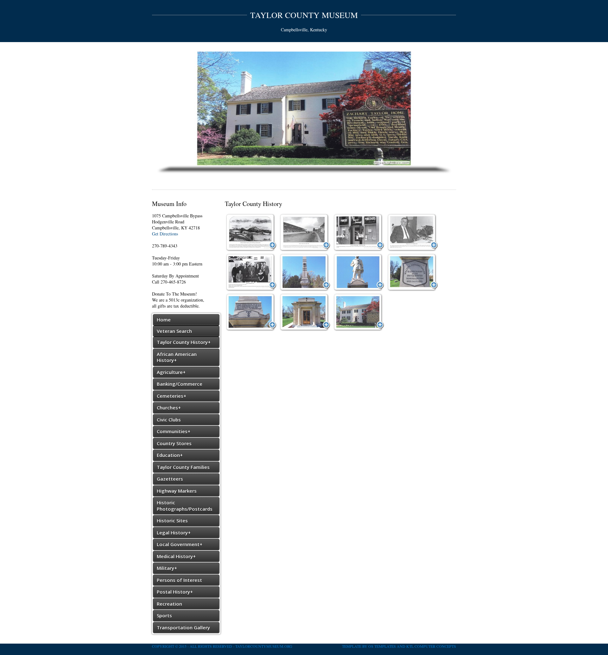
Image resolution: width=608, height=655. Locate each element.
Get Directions (165, 234)
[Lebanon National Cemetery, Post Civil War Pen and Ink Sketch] (251, 233)
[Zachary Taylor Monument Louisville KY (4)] (251, 312)
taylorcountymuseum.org (263, 646)
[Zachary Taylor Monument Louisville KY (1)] (305, 272)
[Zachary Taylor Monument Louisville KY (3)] (412, 272)
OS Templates (382, 646)
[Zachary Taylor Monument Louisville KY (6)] (358, 312)
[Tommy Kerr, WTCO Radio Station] (412, 233)
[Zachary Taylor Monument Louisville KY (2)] (358, 272)
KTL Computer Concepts (431, 646)
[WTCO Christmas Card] (251, 272)
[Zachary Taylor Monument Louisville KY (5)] (305, 312)
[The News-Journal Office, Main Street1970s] (358, 233)
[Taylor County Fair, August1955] (305, 233)
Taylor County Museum (304, 14)
